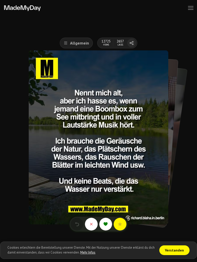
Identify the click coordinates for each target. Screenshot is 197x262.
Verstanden (174, 250)
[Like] (105, 224)
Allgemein (79, 43)
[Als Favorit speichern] (120, 224)
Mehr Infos (87, 252)
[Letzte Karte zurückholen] (77, 224)
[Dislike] (91, 224)
